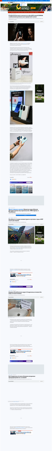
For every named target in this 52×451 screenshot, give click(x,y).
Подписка (42, 2)
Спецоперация (10, 0)
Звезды (26, 0)
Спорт (38, 0)
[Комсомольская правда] (11, 2)
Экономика (20, 0)
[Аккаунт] (51, 1)
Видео (6, 0)
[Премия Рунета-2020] (17, 2)
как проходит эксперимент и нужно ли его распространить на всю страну (23, 275)
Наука (36, 0)
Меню (1, 1)
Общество (17, 0)
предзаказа (24, 43)
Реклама (39, 2)
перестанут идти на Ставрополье (20, 427)
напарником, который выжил (14, 270)
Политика (13, 0)
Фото (4, 0)
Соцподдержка (33, 0)
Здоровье (29, 0)
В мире (23, 0)
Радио (35, 2)
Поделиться (41, 21)
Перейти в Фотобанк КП (16, 401)
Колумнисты (41, 0)
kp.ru (31, 177)
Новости (9, 446)
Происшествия (12, 446)
